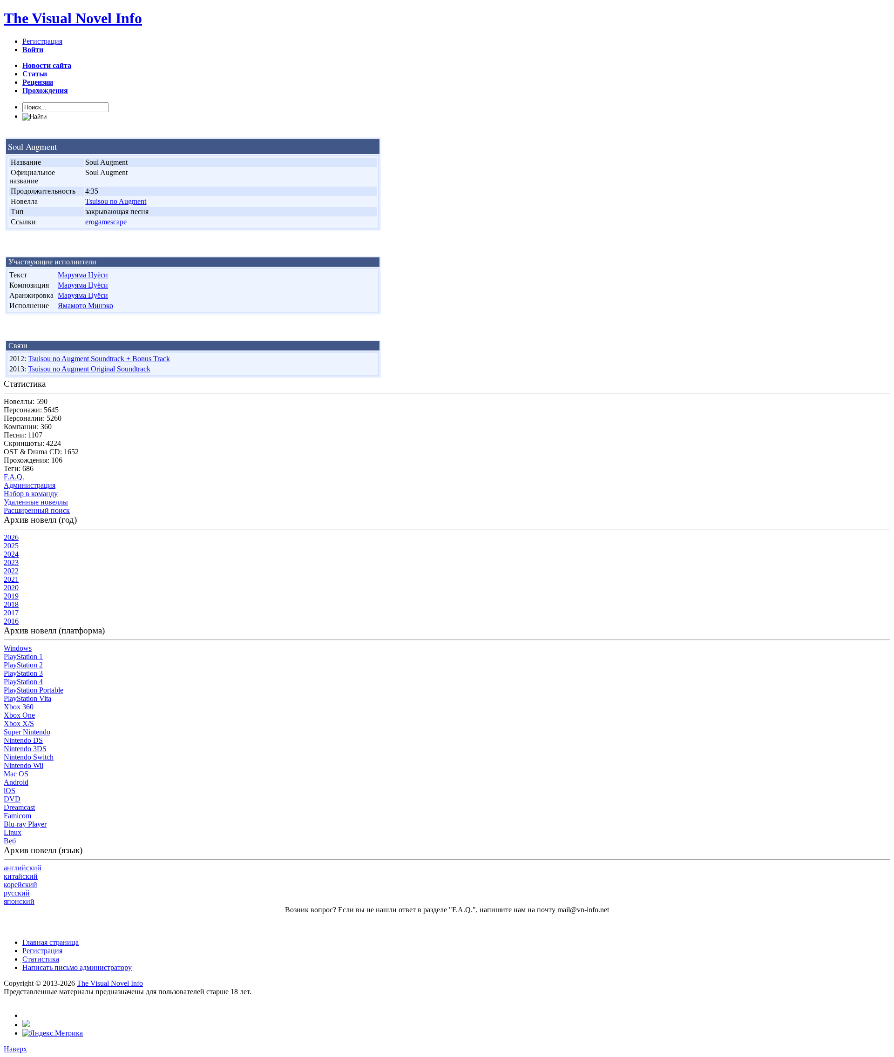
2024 (11, 554)
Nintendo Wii (23, 765)
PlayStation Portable (33, 690)
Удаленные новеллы (36, 502)
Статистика (40, 959)
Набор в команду (31, 494)
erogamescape (106, 222)
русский (17, 893)
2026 (11, 537)
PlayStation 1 (23, 656)
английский (22, 868)
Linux (12, 832)
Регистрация (42, 41)
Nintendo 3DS (25, 749)
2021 (11, 579)
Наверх (15, 1049)
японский (19, 901)
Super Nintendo (27, 732)
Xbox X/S (19, 723)
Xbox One (19, 715)
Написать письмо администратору (77, 967)
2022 (11, 571)
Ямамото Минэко (85, 306)
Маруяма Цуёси (83, 275)
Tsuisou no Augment (115, 201)
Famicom (17, 816)
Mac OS (16, 774)
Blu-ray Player (25, 824)
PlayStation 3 (23, 673)
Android (16, 782)
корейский (20, 885)
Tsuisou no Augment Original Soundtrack (89, 369)
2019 (11, 596)
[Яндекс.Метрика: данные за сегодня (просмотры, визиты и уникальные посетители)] (52, 1033)
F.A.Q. (14, 477)
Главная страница (50, 942)
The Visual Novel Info (73, 18)
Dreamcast (19, 807)
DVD (12, 799)
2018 (11, 604)
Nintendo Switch (29, 757)
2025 (11, 546)
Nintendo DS (23, 740)
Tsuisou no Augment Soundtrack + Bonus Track (99, 359)
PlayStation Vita (27, 698)
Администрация (29, 485)
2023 (11, 562)
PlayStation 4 (23, 682)
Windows (18, 648)
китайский (21, 876)
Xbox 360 (19, 707)
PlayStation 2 (23, 665)
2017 (11, 613)
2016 (11, 621)
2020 (11, 588)
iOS (9, 790)
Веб (10, 841)
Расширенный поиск (37, 510)
